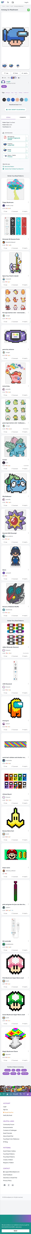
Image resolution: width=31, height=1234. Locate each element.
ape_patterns (9, 536)
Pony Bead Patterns (9, 1157)
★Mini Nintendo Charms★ (10, 647)
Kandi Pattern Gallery (9, 1151)
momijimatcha (9, 944)
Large (9, 150)
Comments (23, 117)
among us (8, 92)
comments (26, 428)
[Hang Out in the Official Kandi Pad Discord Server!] (4, 1185)
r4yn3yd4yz (9, 760)
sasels (7, 834)
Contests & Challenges (10, 1130)
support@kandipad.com (12, 1172)
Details (8, 117)
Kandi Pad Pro (9, 1112)
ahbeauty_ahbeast (10, 870)
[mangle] (3, 315)
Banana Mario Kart (8, 831)
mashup (20, 92)
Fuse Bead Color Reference (11, 1139)
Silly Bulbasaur (6, 496)
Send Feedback (7, 1175)
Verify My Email (7, 1115)
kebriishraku (9, 609)
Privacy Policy (7, 1180)
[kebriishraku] (3, 609)
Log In (26, 2)
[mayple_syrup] (3, 205)
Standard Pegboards (14, 138)
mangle (8, 315)
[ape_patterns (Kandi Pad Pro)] (3, 536)
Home (3, 6)
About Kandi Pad (8, 1136)
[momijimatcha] (3, 944)
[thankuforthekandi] (3, 242)
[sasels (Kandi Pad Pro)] (3, 834)
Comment (15, 211)
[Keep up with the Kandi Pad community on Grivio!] (12, 1185)
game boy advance (8, 349)
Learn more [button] (18, 1227)
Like (7, 73)
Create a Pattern (8, 1160)
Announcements (8, 1127)
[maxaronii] (3, 279)
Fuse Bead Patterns (9, 1154)
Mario (4, 570)
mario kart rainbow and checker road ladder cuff (14, 757)
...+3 (15, 94)
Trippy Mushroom (7, 202)
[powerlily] (3, 389)
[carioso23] (3, 573)
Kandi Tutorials (7, 1133)
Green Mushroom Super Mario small (13, 1015)
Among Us (5, 721)
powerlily (8, 389)
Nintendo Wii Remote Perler (11, 239)
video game (25, 1073)
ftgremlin (8, 1054)
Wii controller (6, 941)
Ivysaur (4, 460)
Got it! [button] (15, 1230)
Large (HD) (11, 144)
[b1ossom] (3, 650)
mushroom (26, 92)
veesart (8, 723)
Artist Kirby (6, 386)
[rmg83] (3, 82)
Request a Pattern (8, 1162)
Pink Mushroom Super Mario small (13, 978)
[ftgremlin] (3, 1054)
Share (16, 73)
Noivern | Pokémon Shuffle (10, 607)
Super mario (6, 868)
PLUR (15, 1094)
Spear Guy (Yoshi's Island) (10, 276)
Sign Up (5, 1109)
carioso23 (8, 573)
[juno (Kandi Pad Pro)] (3, 462)
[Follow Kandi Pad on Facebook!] (8, 1185)
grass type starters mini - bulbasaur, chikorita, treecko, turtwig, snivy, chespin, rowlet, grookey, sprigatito (14, 423)
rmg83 (11, 6)
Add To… (26, 73)
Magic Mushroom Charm (10, 1051)
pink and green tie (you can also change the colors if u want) (14, 904)
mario (16, 92)
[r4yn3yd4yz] (3, 760)
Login (4, 1107)
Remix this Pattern (9, 166)
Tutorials (13, 2)
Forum (8, 2)
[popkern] (3, 907)
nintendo (13, 1073)
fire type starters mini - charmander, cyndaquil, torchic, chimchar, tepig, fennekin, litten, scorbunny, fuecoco (14, 313)
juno (7, 462)
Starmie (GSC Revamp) (9, 533)
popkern (8, 907)
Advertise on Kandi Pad (10, 1178)
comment (26, 465)
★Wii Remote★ (7, 684)
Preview (12, 156)
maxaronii (8, 279)
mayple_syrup (9, 205)
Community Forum (8, 1124)
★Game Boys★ (7, 794)
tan (19, 1073)
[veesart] (3, 724)
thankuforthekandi (10, 242)
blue (12, 92)
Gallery (7, 6)
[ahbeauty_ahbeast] (3, 870)
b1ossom (8, 650)
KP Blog (5, 1142)
